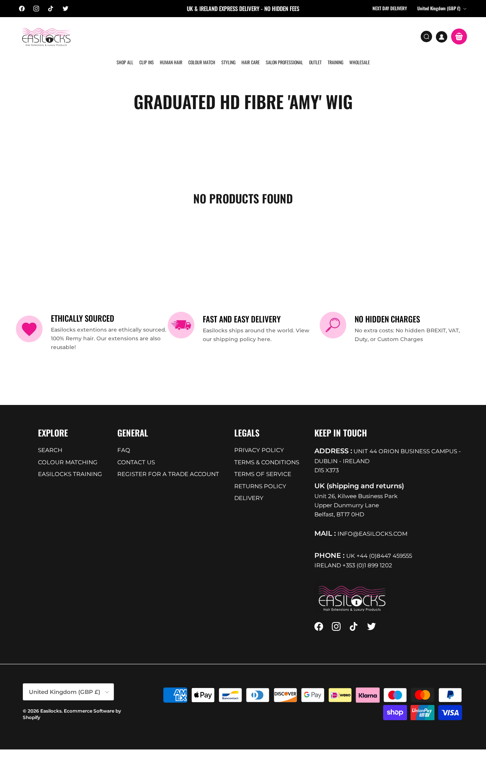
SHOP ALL (126, 36)
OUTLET (314, 36)
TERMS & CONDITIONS (266, 450)
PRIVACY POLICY (259, 438)
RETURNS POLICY (260, 474)
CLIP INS (147, 36)
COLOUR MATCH (201, 36)
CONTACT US (136, 450)
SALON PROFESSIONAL (283, 36)
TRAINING (333, 36)
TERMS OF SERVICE (262, 462)
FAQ (123, 438)
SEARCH (50, 438)
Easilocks (51, 699)
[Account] (441, 37)
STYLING (228, 36)
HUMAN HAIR (171, 36)
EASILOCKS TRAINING (70, 462)
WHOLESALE (357, 36)
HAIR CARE (250, 36)
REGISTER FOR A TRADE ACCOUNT (168, 462)
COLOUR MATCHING (68, 450)
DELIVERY (249, 486)
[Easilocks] (46, 37)
